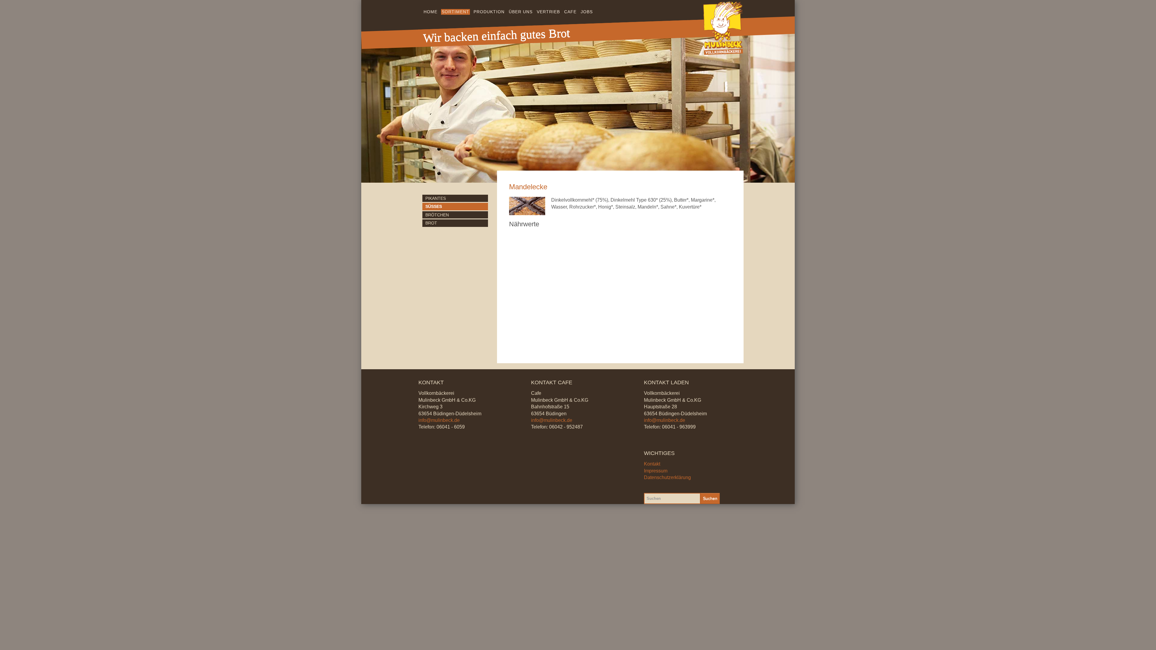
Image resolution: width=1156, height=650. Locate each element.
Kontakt (652, 463)
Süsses (433, 206)
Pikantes (435, 198)
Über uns (521, 12)
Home (430, 12)
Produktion (489, 12)
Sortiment (455, 12)
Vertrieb (548, 12)
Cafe (570, 12)
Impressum (655, 470)
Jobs (587, 12)
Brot (431, 223)
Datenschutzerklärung (667, 477)
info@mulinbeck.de (439, 420)
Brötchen (437, 214)
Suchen (710, 498)
